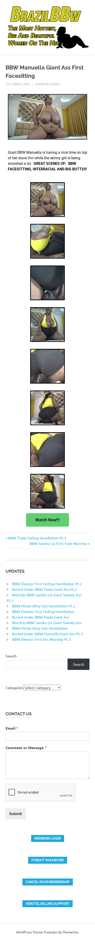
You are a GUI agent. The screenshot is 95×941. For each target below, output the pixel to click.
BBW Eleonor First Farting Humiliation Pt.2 (47, 583)
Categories (14, 687)
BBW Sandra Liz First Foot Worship (58, 543)
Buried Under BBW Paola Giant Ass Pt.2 (44, 589)
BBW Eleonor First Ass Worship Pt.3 (41, 639)
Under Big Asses (47, 84)
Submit (15, 814)
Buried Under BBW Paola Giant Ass (40, 617)
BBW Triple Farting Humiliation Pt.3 (37, 537)
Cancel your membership (48, 882)
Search (11, 655)
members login (47, 838)
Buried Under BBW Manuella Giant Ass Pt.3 (47, 633)
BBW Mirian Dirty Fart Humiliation (40, 628)
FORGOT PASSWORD (47, 860)
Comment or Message (26, 747)
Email (12, 728)
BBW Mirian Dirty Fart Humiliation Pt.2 (43, 605)
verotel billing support (47, 904)
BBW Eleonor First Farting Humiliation (43, 611)
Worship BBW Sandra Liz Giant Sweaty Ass (47, 622)
